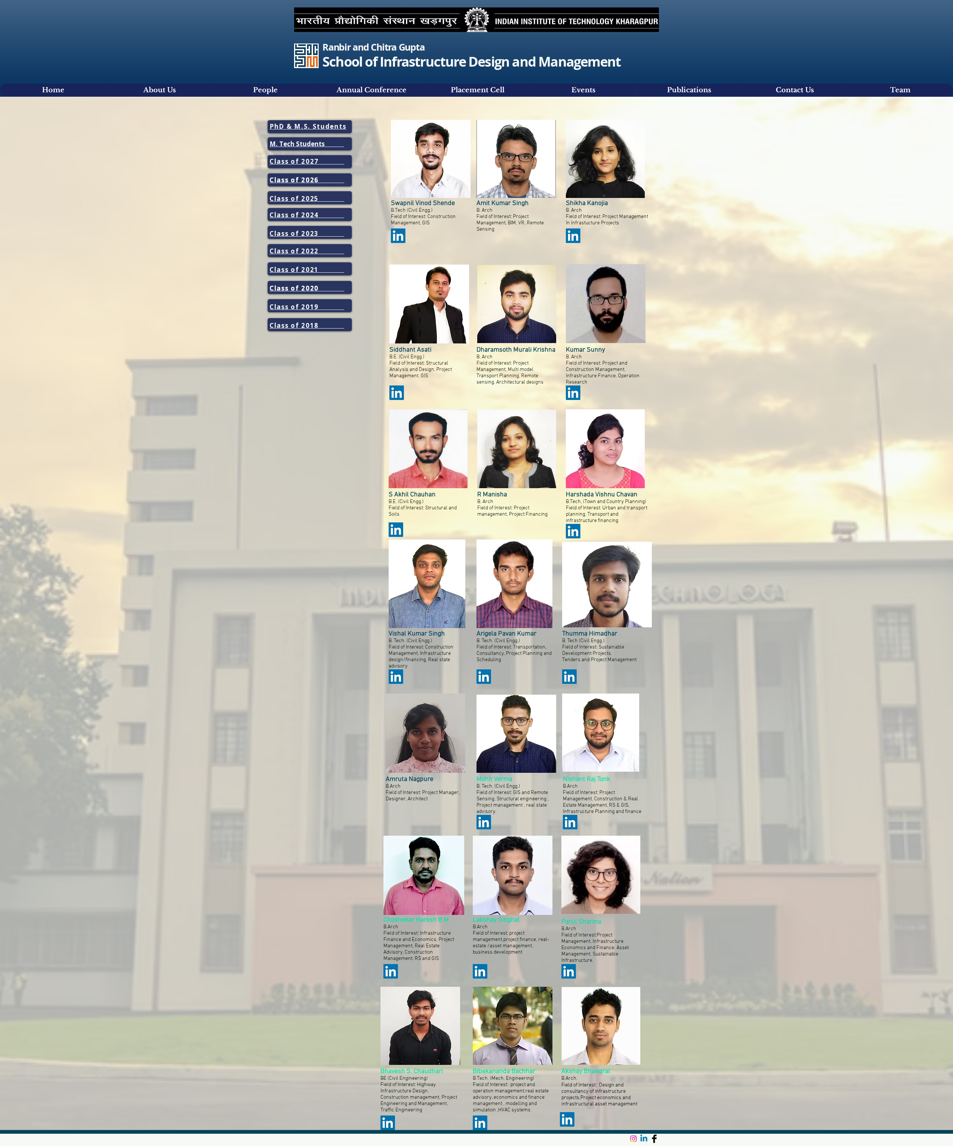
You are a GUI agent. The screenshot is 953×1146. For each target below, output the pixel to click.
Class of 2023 (307, 233)
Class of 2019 (307, 306)
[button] (371, 90)
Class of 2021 (307, 269)
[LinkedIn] (398, 235)
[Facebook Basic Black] (654, 1138)
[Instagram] (633, 1138)
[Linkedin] (644, 1138)
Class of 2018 (307, 325)
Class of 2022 (307, 251)
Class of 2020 (307, 288)
